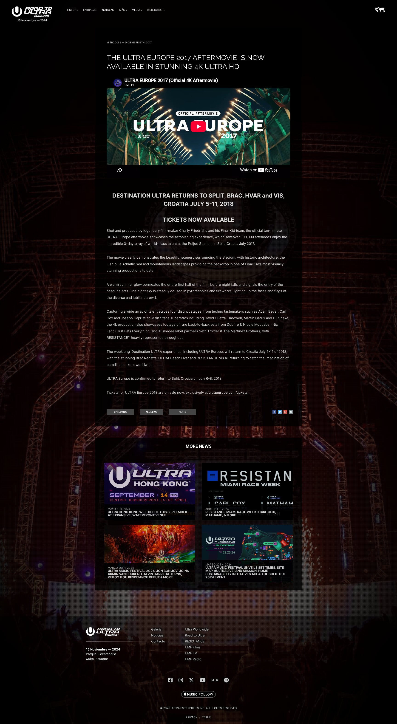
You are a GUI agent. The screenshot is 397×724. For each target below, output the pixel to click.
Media (136, 9)
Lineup (71, 9)
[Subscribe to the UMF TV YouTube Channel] (203, 680)
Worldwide (154, 9)
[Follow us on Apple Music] (198, 694)
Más (122, 9)
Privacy (191, 717)
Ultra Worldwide (197, 629)
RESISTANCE (194, 641)
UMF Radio (193, 659)
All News (151, 411)
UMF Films (192, 647)
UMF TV (191, 653)
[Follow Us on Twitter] (191, 680)
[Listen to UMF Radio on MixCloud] (214, 680)
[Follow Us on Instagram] (180, 680)
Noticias (108, 9)
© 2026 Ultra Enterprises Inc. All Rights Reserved (198, 708)
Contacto (158, 641)
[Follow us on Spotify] (226, 680)
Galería (156, 629)
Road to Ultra (195, 635)
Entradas (89, 9)
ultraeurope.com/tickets (228, 392)
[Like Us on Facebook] (170, 680)
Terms (207, 717)
